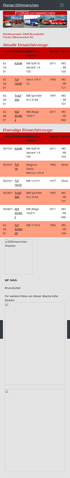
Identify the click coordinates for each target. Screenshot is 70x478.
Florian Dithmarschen (21, 5)
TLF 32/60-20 (19, 229)
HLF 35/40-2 (19, 116)
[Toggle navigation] (62, 5)
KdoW (18, 63)
